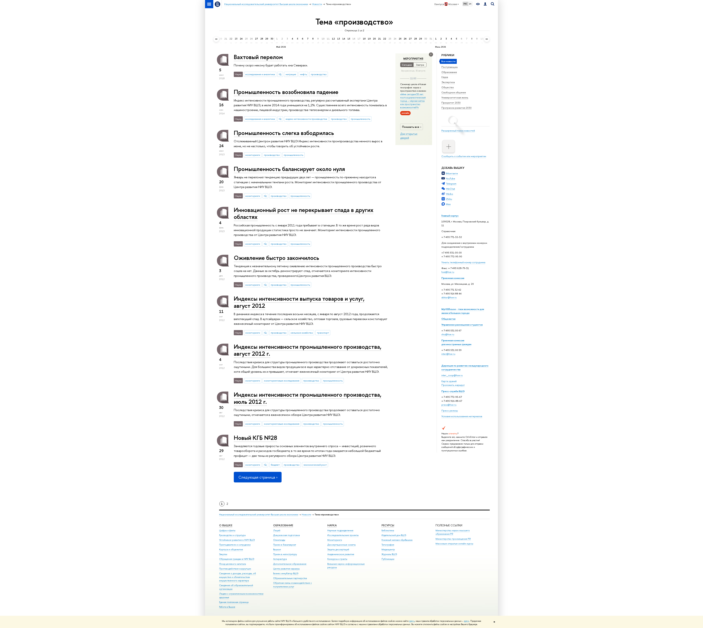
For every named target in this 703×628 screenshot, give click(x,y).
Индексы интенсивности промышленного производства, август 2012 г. (307, 350)
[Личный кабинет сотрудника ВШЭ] (485, 4)
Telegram (451, 183)
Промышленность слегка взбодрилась (284, 133)
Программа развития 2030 (456, 107)
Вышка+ (277, 549)
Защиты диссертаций (338, 549)
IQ (280, 74)
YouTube (450, 178)
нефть (303, 74)
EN (470, 4)
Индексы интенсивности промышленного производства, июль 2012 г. (307, 398)
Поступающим (449, 67)
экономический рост (315, 464)
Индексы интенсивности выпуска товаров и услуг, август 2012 (299, 302)
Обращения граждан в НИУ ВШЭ (236, 559)
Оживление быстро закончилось (276, 258)
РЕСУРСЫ (388, 525)
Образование (449, 72)
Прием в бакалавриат (284, 544)
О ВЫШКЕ (225, 525)
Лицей (276, 530)
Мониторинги (334, 539)
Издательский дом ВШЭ (394, 535)
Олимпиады (279, 539)
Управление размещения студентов (462, 324)
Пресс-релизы (449, 410)
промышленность (360, 119)
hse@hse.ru (447, 272)
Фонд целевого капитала (232, 563)
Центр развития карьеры (286, 568)
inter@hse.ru (448, 354)
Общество (447, 87)
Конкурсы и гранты (337, 559)
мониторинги (252, 155)
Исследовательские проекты (343, 535)
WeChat (450, 188)
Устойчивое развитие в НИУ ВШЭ (237, 539)
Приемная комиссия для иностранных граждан (456, 342)
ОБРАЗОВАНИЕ (283, 525)
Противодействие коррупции (235, 568)
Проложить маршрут (453, 385)
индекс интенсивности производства (306, 119)
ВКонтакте (452, 173)
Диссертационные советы (341, 544)
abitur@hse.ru (449, 297)
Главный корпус (450, 215)
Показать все (410, 127)
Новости (306, 514)
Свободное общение (453, 92)
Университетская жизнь (454, 97)
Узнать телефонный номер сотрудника (463, 262)
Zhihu (449, 199)
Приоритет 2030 (451, 102)
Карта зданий (449, 381)
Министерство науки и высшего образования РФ (453, 532)
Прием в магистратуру (285, 554)
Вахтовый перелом (258, 57)
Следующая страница (256, 477)
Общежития (448, 318)
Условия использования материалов (461, 416)
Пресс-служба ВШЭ (453, 391)
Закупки (223, 554)
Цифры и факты (227, 530)
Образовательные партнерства (290, 578)
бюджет (275, 464)
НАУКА (332, 525)
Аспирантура (280, 559)
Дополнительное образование (289, 563)
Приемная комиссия (452, 278)
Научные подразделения (340, 530)
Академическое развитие (340, 554)
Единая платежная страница (233, 602)
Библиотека (388, 530)
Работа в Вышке (227, 606)
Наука (444, 77)
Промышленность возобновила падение (286, 92)
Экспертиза (448, 82)
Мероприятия (413, 59)
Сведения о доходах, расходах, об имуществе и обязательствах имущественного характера (237, 577)
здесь (411, 621)
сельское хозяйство (302, 332)
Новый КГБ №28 (255, 438)
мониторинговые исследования (281, 380)
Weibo (449, 193)
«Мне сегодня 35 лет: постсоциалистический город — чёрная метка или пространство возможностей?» (413, 101)
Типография (388, 544)
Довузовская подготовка (286, 535)
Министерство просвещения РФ (453, 538)
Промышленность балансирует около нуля (289, 169)
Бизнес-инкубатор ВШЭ (285, 573)
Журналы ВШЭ (389, 554)
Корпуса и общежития (231, 549)
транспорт (323, 332)
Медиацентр (388, 549)
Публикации (388, 559)
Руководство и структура (232, 535)
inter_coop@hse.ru (452, 375)
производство (319, 74)
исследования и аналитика (260, 74)
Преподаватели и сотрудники (235, 544)
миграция (291, 74)
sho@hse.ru (447, 334)
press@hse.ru (448, 404)
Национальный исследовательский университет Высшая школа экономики (258, 514)
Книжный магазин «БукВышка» (397, 539)
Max (448, 204)
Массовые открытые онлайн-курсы (454, 543)
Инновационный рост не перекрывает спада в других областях (303, 213)
